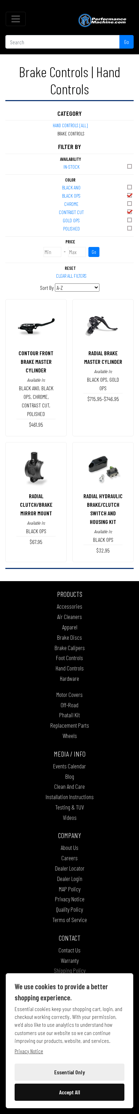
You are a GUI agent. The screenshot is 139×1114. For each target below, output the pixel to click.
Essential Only (69, 1072)
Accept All (69, 1092)
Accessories (69, 606)
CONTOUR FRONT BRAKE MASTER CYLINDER (36, 361)
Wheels (69, 735)
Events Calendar (69, 765)
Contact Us (69, 950)
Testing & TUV (69, 807)
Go (126, 41)
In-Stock (71, 167)
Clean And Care (69, 786)
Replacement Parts (69, 725)
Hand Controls (70, 668)
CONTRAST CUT (71, 212)
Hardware (69, 678)
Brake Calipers (70, 647)
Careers (69, 857)
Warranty (70, 960)
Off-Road (69, 704)
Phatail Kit (69, 714)
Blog (69, 776)
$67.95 (36, 541)
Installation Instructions (70, 796)
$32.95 (103, 550)
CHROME (71, 204)
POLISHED (71, 229)
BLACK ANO (71, 187)
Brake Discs (69, 637)
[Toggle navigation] (16, 19)
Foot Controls (69, 657)
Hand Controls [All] (70, 125)
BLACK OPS (71, 196)
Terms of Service (69, 919)
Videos (70, 817)
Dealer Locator (69, 868)
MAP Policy (70, 888)
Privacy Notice (69, 898)
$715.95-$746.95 (103, 398)
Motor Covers (69, 694)
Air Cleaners (69, 616)
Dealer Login (69, 878)
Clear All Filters (71, 276)
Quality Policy (69, 909)
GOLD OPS (71, 220)
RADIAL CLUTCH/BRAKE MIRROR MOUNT (36, 504)
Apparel (69, 626)
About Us (69, 847)
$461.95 (36, 424)
